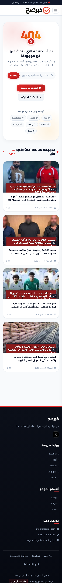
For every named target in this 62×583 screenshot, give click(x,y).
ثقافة (54, 478)
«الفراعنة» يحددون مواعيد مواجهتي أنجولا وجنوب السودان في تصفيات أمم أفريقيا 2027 (32, 198)
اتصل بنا (36, 556)
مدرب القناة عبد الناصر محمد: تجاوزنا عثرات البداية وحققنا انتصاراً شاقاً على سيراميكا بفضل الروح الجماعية (34, 306)
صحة (54, 510)
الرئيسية (53, 454)
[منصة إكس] (56, 434)
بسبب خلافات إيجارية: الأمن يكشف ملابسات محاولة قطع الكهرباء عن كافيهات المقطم (32, 251)
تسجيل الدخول (18, 2)
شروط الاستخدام (31, 564)
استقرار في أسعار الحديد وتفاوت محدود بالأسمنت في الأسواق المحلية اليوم (35, 358)
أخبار (55, 460)
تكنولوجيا (52, 472)
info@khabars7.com (45, 529)
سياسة (53, 503)
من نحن (48, 556)
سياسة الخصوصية (19, 556)
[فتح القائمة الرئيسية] (55, 10)
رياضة (54, 498)
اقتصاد (53, 466)
